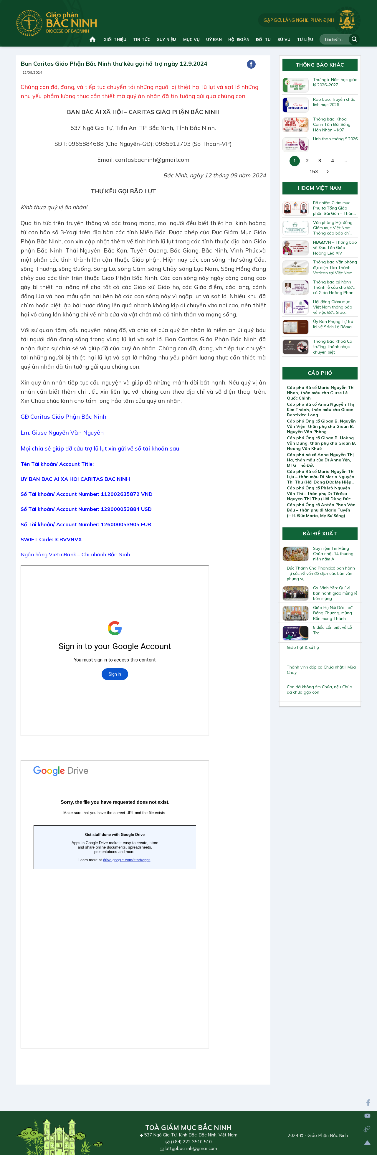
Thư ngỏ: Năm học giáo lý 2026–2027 (335, 82)
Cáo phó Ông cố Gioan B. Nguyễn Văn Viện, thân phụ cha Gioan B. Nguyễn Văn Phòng (321, 426)
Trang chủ (93, 39)
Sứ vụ (283, 39)
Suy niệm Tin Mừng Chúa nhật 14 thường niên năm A (333, 554)
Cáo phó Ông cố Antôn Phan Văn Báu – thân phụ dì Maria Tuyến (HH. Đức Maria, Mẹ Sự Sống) (321, 510)
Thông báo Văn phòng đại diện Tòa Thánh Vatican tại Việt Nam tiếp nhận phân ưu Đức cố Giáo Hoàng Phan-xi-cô (335, 267)
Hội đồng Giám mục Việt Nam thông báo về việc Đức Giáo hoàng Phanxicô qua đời (333, 307)
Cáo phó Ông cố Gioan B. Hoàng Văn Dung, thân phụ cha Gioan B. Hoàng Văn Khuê (321, 443)
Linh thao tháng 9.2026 (335, 138)
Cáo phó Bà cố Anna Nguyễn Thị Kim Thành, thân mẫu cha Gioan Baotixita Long (320, 410)
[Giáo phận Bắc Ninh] (56, 23)
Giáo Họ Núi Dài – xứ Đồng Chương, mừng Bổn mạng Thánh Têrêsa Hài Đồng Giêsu (335, 613)
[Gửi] (354, 39)
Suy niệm (167, 39)
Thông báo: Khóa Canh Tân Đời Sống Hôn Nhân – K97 (331, 124)
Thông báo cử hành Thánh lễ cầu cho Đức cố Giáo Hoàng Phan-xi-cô (334, 287)
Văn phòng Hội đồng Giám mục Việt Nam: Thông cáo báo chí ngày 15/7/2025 (333, 228)
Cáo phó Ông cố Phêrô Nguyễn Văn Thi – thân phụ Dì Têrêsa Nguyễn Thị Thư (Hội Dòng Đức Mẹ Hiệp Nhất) (322, 493)
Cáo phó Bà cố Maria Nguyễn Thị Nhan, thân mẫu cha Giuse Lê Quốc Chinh (321, 393)
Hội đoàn (238, 39)
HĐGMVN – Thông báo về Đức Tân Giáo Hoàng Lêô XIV (335, 247)
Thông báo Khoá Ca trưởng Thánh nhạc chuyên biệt (332, 346)
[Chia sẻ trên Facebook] (251, 64)
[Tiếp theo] (327, 171)
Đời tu (263, 39)
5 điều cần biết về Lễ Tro (332, 630)
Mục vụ (191, 39)
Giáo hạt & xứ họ (303, 647)
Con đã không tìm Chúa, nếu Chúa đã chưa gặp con (319, 689)
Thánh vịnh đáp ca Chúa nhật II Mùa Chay (321, 669)
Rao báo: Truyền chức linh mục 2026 (334, 102)
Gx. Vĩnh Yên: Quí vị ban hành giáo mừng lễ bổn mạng (335, 593)
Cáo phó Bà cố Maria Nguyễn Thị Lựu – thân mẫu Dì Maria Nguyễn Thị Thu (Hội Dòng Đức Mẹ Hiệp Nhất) (321, 477)
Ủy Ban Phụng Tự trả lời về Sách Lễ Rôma (333, 324)
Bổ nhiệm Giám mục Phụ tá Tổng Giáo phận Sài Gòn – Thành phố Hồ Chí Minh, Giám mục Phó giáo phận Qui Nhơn (334, 208)
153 (313, 171)
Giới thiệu (115, 39)
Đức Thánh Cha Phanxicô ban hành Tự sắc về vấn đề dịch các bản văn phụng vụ (321, 573)
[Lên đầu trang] (367, 1142)
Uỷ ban (214, 39)
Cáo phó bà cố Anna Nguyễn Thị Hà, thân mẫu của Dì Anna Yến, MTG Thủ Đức (320, 460)
